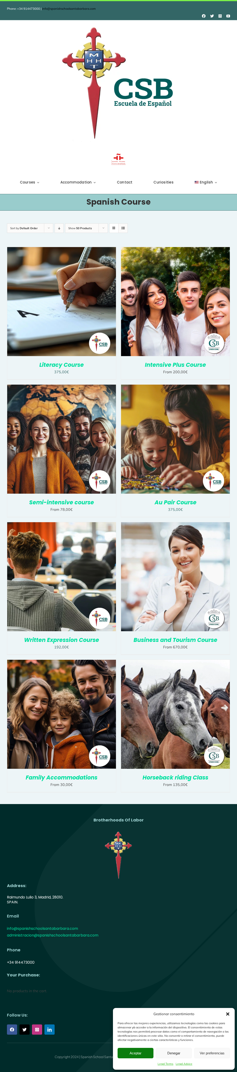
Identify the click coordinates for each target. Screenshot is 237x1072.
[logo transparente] (118, 831)
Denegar (173, 1053)
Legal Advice (184, 1064)
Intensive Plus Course (175, 365)
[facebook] (204, 16)
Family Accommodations (61, 777)
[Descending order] (59, 228)
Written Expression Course (61, 640)
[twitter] (212, 16)
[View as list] (123, 228)
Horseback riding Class (175, 777)
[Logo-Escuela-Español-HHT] (118, 24)
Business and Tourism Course (175, 640)
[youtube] (228, 16)
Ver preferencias (212, 1053)
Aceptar (135, 1053)
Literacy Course (61, 365)
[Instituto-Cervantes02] (118, 155)
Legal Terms (165, 1064)
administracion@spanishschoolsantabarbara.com (52, 935)
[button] (227, 1014)
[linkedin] (49, 1029)
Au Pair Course (175, 502)
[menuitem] (206, 182)
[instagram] (220, 16)
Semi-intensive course (61, 502)
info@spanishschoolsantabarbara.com (69, 8)
